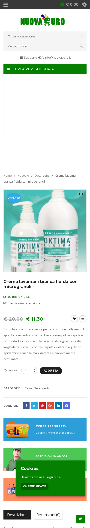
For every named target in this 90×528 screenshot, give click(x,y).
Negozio (23, 175)
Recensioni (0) (48, 514)
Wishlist (74, 318)
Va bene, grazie (34, 486)
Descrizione (17, 514)
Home (7, 175)
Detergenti (42, 175)
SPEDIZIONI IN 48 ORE (51, 456)
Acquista (51, 370)
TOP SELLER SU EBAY (51, 426)
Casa (28, 388)
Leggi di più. (54, 477)
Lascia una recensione (24, 303)
